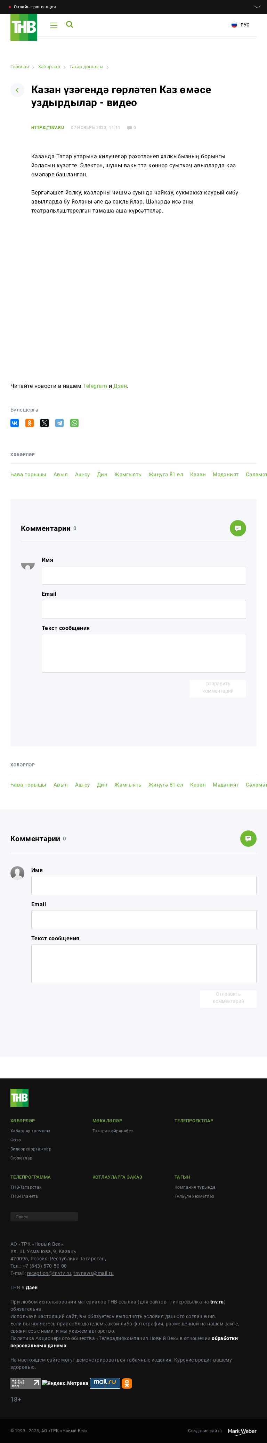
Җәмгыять (127, 474)
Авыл (61, 474)
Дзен (120, 386)
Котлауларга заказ (117, 1177)
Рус (244, 24)
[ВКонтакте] (14, 423)
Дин (102, 474)
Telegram (95, 386)
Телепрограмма (30, 1177)
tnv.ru (217, 1302)
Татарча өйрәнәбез (112, 1131)
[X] (44, 423)
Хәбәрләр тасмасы (30, 1131)
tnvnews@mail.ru (93, 1273)
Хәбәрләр (22, 1120)
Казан (198, 474)
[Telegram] (59, 423)
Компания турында (195, 1187)
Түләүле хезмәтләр (194, 1196)
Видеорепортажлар (30, 1149)
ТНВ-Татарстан (26, 1187)
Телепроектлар (194, 1120)
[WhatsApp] (74, 423)
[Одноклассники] (29, 423)
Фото (15, 1140)
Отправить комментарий (218, 687)
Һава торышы (28, 474)
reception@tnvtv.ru (49, 1273)
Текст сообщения (66, 628)
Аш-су (82, 474)
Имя (47, 560)
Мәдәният (226, 474)
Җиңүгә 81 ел (165, 474)
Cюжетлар (21, 1158)
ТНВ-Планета (24, 1196)
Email (49, 594)
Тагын (182, 1177)
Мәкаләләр (107, 1120)
